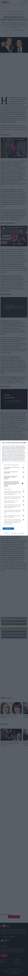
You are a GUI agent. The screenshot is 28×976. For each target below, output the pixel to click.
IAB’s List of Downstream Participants (15, 460)
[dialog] (14, 488)
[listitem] (14, 465)
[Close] (25, 443)
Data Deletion (6, 533)
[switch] (23, 467)
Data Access (14, 533)
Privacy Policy (21, 533)
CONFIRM (8, 528)
